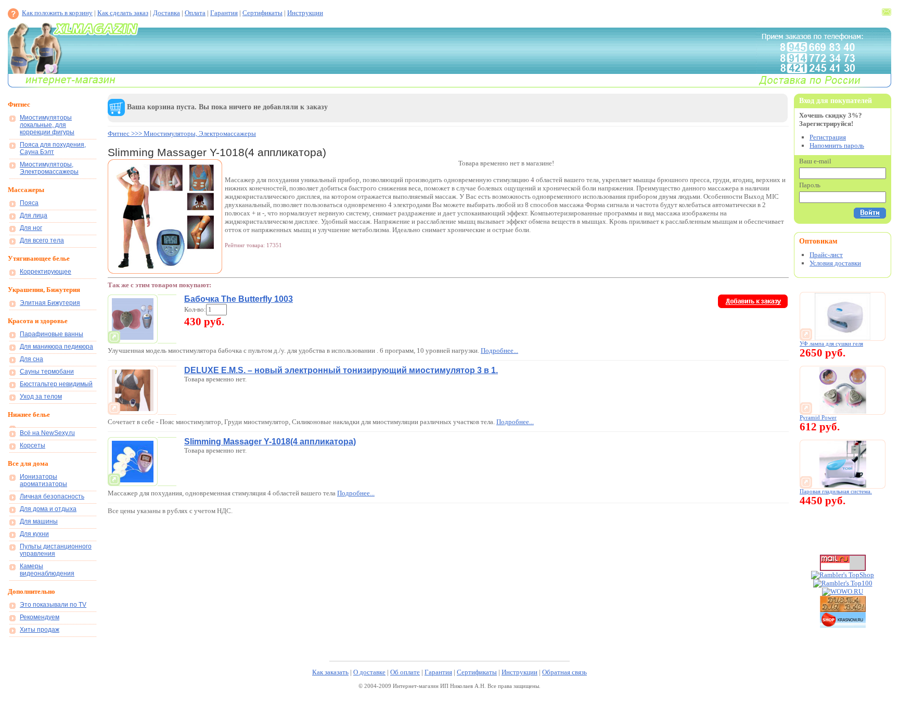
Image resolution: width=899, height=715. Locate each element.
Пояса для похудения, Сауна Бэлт (53, 148)
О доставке (369, 672)
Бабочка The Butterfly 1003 (238, 299)
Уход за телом (41, 396)
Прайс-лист (826, 255)
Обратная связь (564, 672)
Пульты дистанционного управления (56, 550)
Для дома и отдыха (48, 509)
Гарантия (224, 13)
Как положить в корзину (57, 13)
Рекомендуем (39, 617)
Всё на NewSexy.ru (47, 433)
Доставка (166, 13)
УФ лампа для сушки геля (831, 344)
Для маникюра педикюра (56, 346)
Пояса (29, 203)
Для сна (31, 359)
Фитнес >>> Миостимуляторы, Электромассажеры (182, 133)
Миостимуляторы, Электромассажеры (49, 168)
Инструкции (305, 13)
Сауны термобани (47, 371)
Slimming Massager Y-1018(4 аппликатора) (270, 441)
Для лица (33, 215)
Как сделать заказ (122, 13)
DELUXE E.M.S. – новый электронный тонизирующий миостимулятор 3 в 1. (341, 370)
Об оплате (405, 672)
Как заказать (330, 672)
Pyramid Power (818, 417)
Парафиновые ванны (51, 334)
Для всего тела (42, 240)
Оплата (195, 13)
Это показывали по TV (53, 604)
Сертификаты (262, 13)
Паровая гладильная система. (836, 491)
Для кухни (34, 534)
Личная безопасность (52, 496)
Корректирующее (45, 271)
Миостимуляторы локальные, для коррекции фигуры (47, 125)
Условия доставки (835, 263)
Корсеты (32, 445)
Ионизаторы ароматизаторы (43, 480)
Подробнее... (499, 350)
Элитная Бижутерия (50, 303)
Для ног (31, 228)
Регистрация (828, 137)
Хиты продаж (39, 629)
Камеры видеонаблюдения (47, 570)
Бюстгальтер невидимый (56, 384)
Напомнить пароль (837, 145)
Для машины (39, 521)
